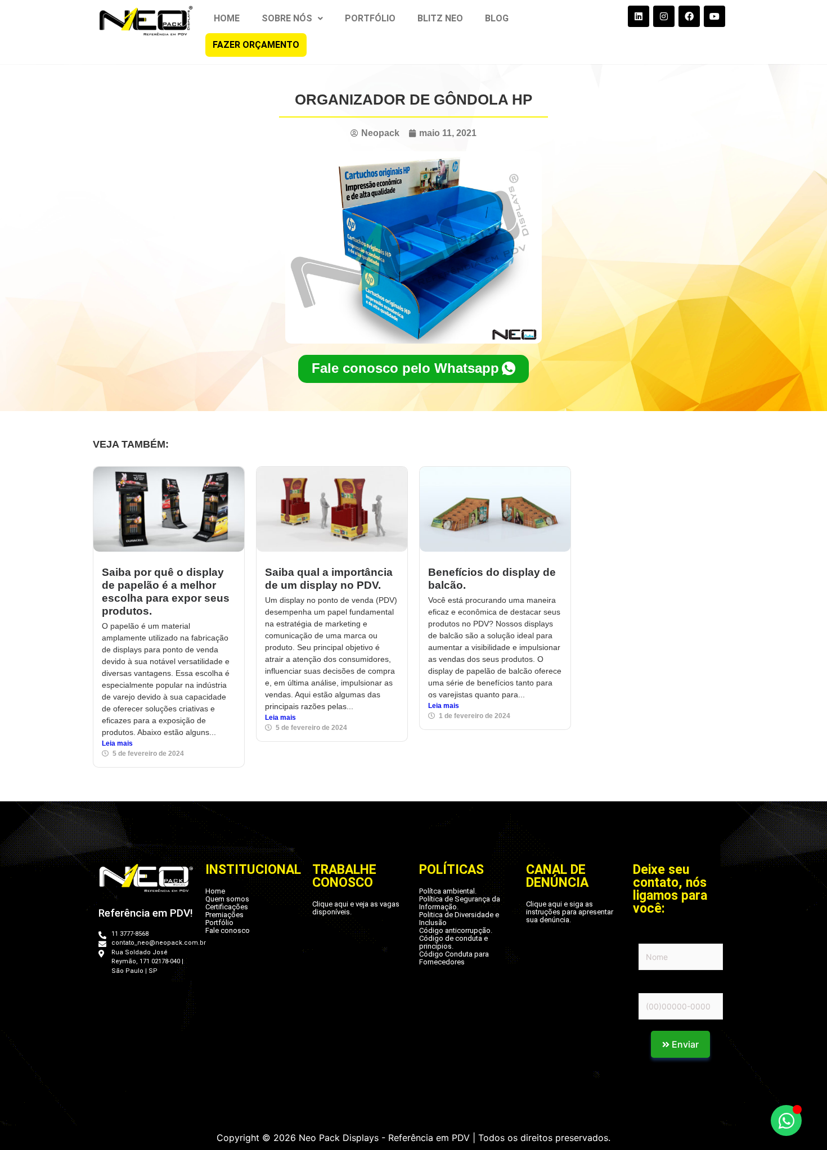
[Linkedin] (638, 16)
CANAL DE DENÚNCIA (557, 876)
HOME (227, 18)
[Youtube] (714, 16)
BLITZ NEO (440, 18)
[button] (292, 18)
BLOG (497, 18)
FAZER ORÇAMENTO (256, 44)
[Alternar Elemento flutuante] (786, 1120)
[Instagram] (664, 16)
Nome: (651, 936)
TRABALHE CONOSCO (344, 876)
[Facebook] (689, 16)
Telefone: (657, 985)
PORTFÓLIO (370, 18)
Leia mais (117, 743)
